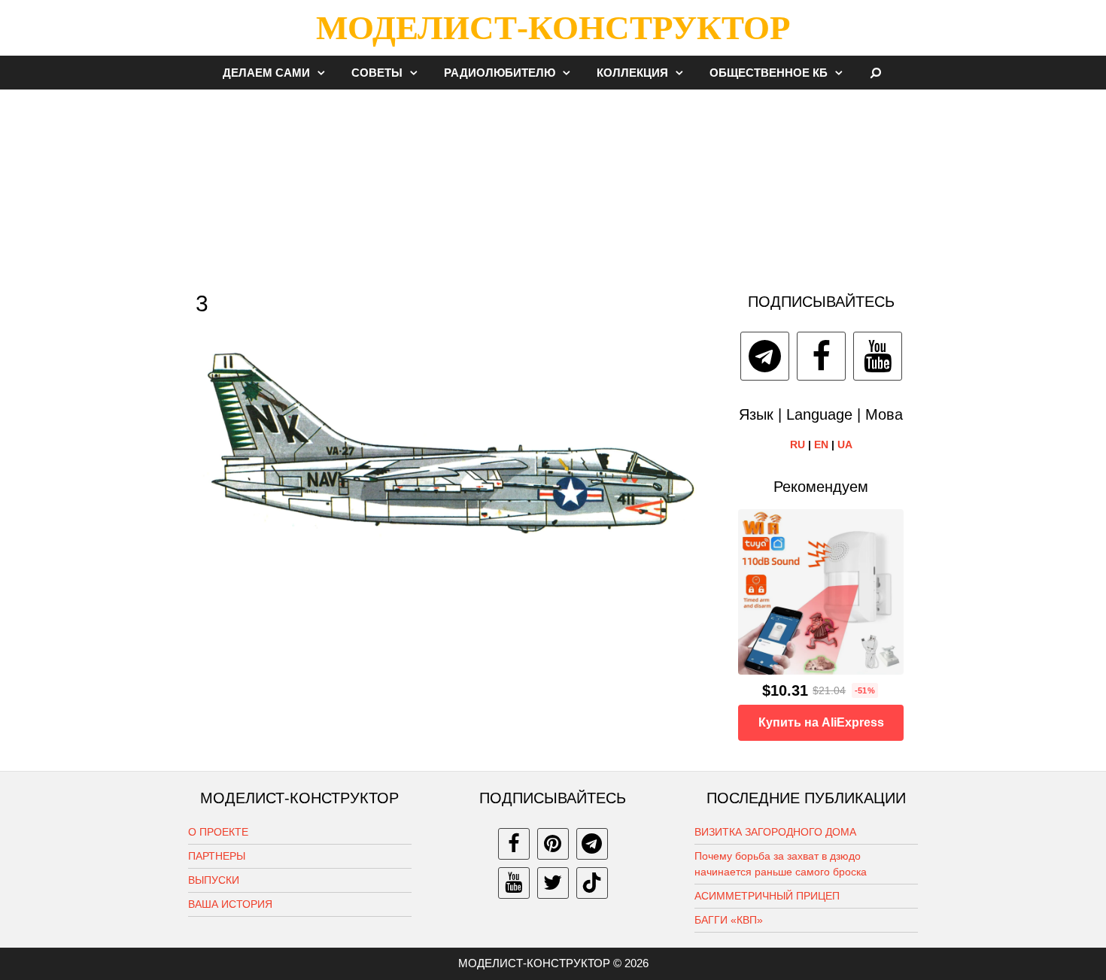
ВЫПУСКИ (213, 880)
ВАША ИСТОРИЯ (230, 904)
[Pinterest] (553, 844)
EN (821, 444)
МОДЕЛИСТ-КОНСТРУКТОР (553, 28)
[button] (325, 73)
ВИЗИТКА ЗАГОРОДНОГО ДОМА (775, 832)
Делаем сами (266, 72)
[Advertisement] (553, 184)
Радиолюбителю (499, 72)
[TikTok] (592, 883)
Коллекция (632, 72)
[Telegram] (764, 356)
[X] (553, 883)
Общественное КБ (768, 72)
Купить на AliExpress (821, 722)
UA (844, 444)
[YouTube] (877, 356)
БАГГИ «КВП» (728, 920)
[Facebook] (821, 356)
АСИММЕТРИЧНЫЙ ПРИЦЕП (767, 896)
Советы (377, 72)
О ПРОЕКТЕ (218, 832)
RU (797, 444)
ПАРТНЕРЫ (216, 856)
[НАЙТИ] (876, 73)
